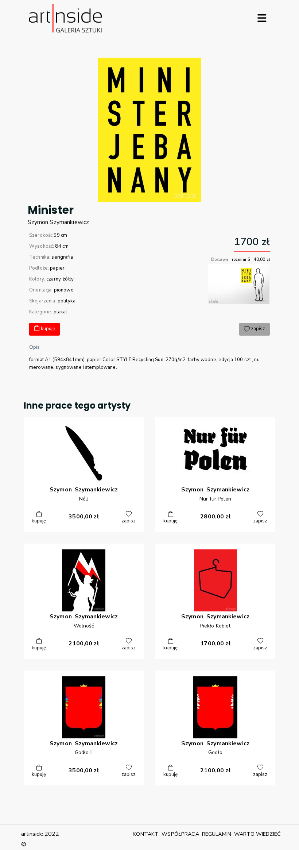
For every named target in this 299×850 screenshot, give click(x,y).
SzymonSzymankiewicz (58, 222)
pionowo (64, 290)
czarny (53, 279)
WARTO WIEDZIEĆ (257, 834)
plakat (60, 312)
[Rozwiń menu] (261, 18)
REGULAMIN (216, 834)
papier (57, 268)
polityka (66, 301)
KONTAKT (146, 834)
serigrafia (62, 257)
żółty (68, 279)
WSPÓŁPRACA (180, 834)
